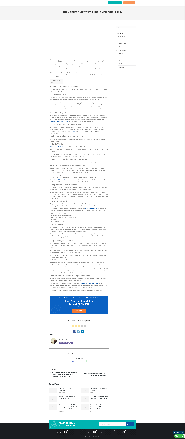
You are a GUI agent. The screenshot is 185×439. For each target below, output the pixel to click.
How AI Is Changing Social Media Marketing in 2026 (98, 389)
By (88, 353)
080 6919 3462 (82, 304)
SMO (120, 63)
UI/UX (120, 40)
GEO (120, 60)
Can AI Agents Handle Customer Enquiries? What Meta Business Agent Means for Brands (98, 407)
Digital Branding (121, 36)
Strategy (121, 53)
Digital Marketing (74, 353)
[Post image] (53, 390)
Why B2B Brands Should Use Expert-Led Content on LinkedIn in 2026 (99, 397)
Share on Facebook (74, 331)
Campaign (121, 67)
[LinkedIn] (81, 361)
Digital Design (122, 46)
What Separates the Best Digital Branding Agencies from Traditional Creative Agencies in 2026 (68, 407)
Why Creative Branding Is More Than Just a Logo (68, 389)
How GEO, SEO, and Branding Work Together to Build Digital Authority (67, 397)
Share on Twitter (78, 331)
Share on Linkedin (82, 331)
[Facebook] (73, 361)
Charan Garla (63, 339)
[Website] (72, 343)
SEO (74, 131)
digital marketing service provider (89, 283)
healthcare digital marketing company (59, 121)
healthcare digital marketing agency (61, 180)
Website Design (123, 43)
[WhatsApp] (85, 361)
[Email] (69, 343)
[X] (77, 361)
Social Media (81, 353)
